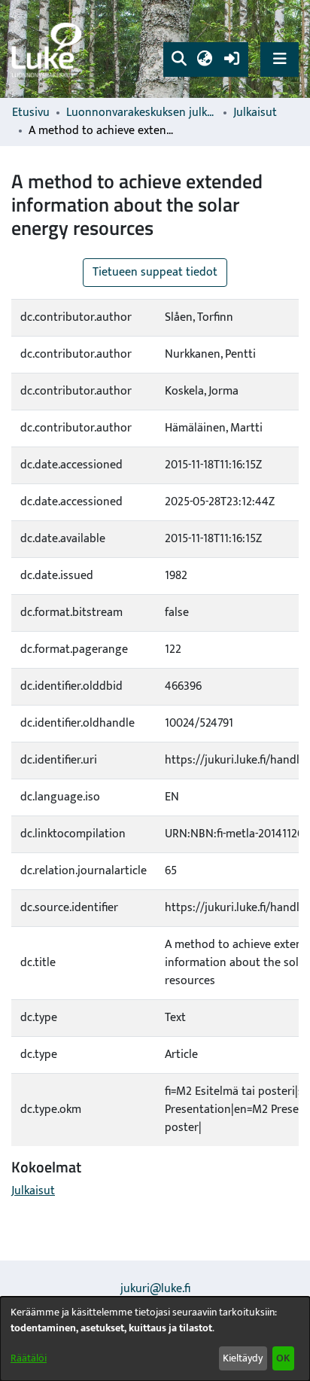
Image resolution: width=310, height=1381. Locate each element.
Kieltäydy (243, 1358)
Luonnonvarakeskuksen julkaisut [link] (141, 113)
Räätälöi (29, 1358)
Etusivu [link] (31, 113)
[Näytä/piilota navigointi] (279, 59)
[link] (49, 49)
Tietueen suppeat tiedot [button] (155, 272)
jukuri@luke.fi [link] (155, 1289)
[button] (178, 59)
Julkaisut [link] (255, 113)
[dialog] (155, 1339)
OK (283, 1358)
